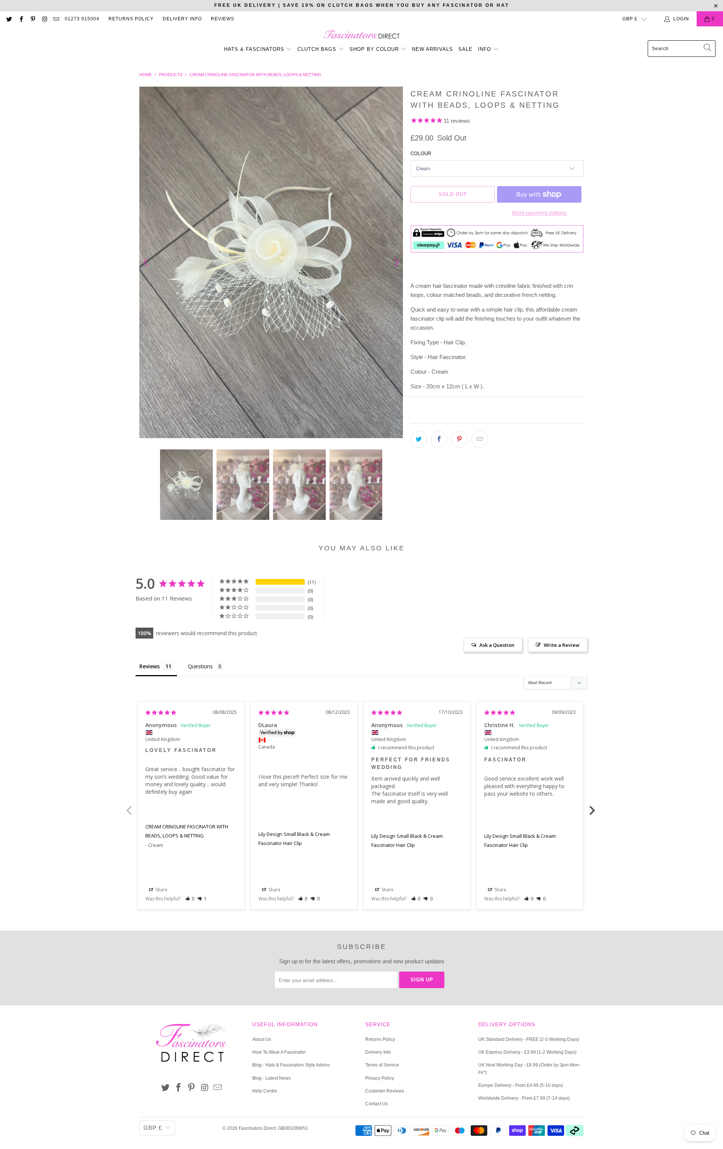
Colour (420, 153)
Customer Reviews (384, 1091)
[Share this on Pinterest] (459, 439)
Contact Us (376, 1103)
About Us (261, 1039)
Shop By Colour (375, 49)
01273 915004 (82, 18)
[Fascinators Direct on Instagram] (44, 18)
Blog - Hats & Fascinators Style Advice (291, 1065)
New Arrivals (432, 49)
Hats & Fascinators (254, 49)
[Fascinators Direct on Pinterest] (32, 18)
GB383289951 (293, 1128)
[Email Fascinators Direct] (56, 18)
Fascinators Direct (257, 1128)
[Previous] (146, 262)
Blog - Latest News (271, 1078)
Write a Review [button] (562, 645)
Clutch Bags (317, 49)
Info (485, 49)
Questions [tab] (200, 666)
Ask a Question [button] (496, 645)
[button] (190, 898)
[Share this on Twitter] (418, 439)
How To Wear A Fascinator (279, 1052)
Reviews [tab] (149, 666)
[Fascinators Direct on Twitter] (9, 18)
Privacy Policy (379, 1078)
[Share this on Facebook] (439, 439)
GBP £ (630, 18)
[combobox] (681, 48)
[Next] (395, 262)
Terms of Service (382, 1065)
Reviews (222, 18)
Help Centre (264, 1091)
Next (593, 810)
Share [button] (161, 889)
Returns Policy (131, 18)
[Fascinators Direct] (361, 35)
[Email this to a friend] (479, 439)
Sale (465, 49)
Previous (130, 810)
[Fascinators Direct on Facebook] (20, 18)
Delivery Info (182, 18)
